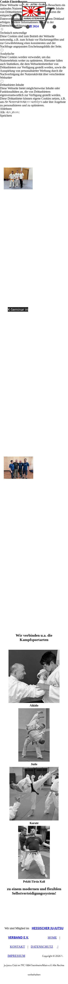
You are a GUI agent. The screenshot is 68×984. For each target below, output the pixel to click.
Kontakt (17, 946)
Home (52, 937)
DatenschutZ (42, 946)
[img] (34, 11)
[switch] (2, 50)
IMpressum (16, 955)
